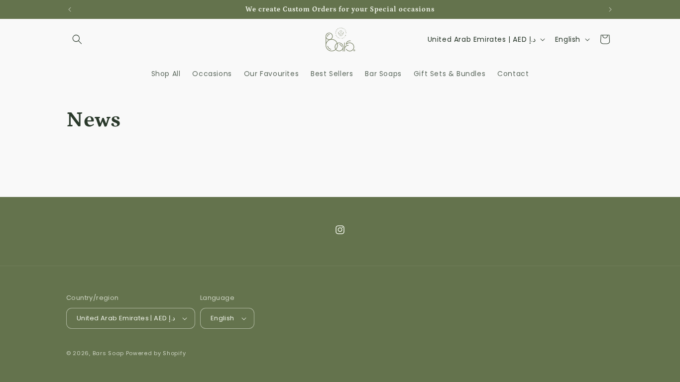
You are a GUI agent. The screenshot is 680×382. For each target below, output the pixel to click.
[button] (77, 39)
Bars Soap (109, 353)
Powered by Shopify (156, 353)
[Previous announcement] (70, 9)
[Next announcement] (610, 9)
